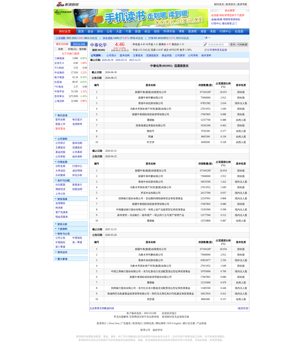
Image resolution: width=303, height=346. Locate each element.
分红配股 (60, 184)
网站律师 (161, 323)
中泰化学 (98, 45)
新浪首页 (231, 4)
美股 (213, 31)
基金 (90, 31)
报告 (157, 31)
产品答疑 (202, 323)
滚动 (100, 31)
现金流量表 (61, 216)
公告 (109, 31)
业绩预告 (60, 203)
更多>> (205, 37)
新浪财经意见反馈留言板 (175, 316)
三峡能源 (59, 58)
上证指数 (61, 38)
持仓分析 (77, 175)
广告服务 (126, 323)
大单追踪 (60, 170)
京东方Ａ (59, 63)
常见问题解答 (121, 316)
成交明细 (77, 170)
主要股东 (60, 147)
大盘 (119, 31)
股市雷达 (60, 128)
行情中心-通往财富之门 (224, 23)
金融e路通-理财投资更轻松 (225, 19)
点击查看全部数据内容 (101, 308)
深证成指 (108, 38)
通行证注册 (189, 323)
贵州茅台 (59, 96)
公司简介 (60, 143)
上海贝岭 (59, 101)
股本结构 (77, 143)
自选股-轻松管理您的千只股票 (227, 15)
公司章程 (60, 156)
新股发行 (77, 184)
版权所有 (158, 329)
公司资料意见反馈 (217, 49)
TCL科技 (59, 67)
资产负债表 (61, 212)
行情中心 (225, 31)
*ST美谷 (58, 86)
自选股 (239, 31)
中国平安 (59, 91)
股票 (81, 31)
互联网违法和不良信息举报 (144, 316)
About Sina (113, 323)
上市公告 (60, 193)
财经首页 (219, 4)
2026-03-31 (121, 60)
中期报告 (60, 242)
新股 (138, 31)
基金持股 (60, 152)
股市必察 (60, 119)
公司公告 (60, 237)
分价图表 (60, 175)
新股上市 (60, 124)
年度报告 (77, 237)
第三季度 (60, 246)
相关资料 (77, 156)
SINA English (174, 323)
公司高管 (77, 152)
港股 (203, 31)
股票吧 (192, 31)
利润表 (59, 207)
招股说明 (77, 189)
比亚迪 (58, 82)
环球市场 (169, 31)
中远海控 (59, 72)
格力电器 (59, 77)
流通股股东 (152, 55)
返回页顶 (243, 308)
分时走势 (60, 166)
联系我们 (137, 323)
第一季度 (77, 242)
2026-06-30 (107, 60)
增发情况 (60, 189)
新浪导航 (242, 4)
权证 (147, 31)
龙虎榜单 (77, 124)
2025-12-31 (135, 60)
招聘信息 (149, 323)
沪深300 (152, 38)
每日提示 (77, 119)
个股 (128, 31)
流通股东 (77, 147)
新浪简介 (102, 323)
